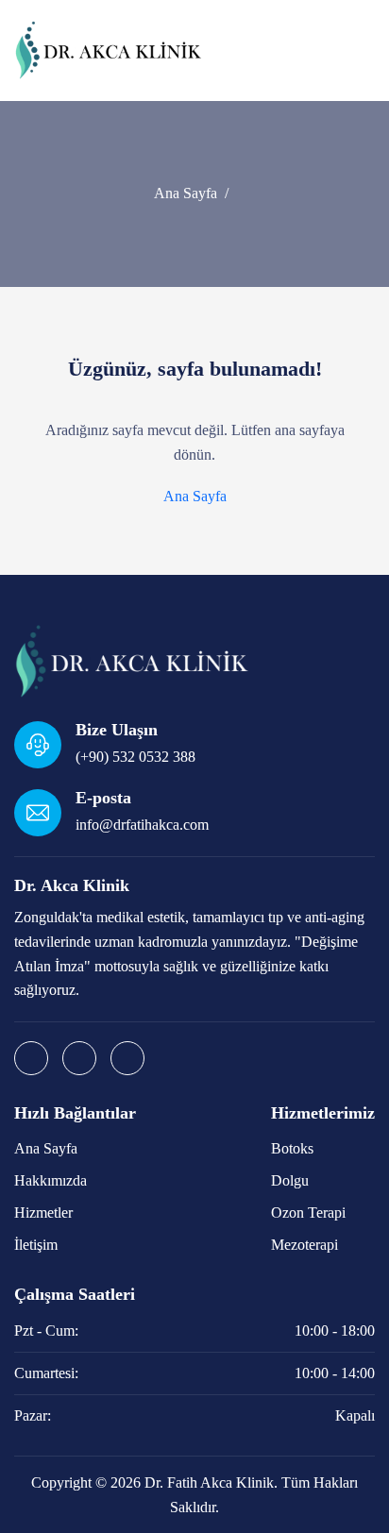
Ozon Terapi (308, 1212)
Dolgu (290, 1180)
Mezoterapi (304, 1245)
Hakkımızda (50, 1180)
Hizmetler (43, 1212)
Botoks (292, 1148)
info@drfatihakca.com (142, 825)
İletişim (36, 1245)
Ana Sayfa (185, 193)
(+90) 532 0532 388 (135, 757)
